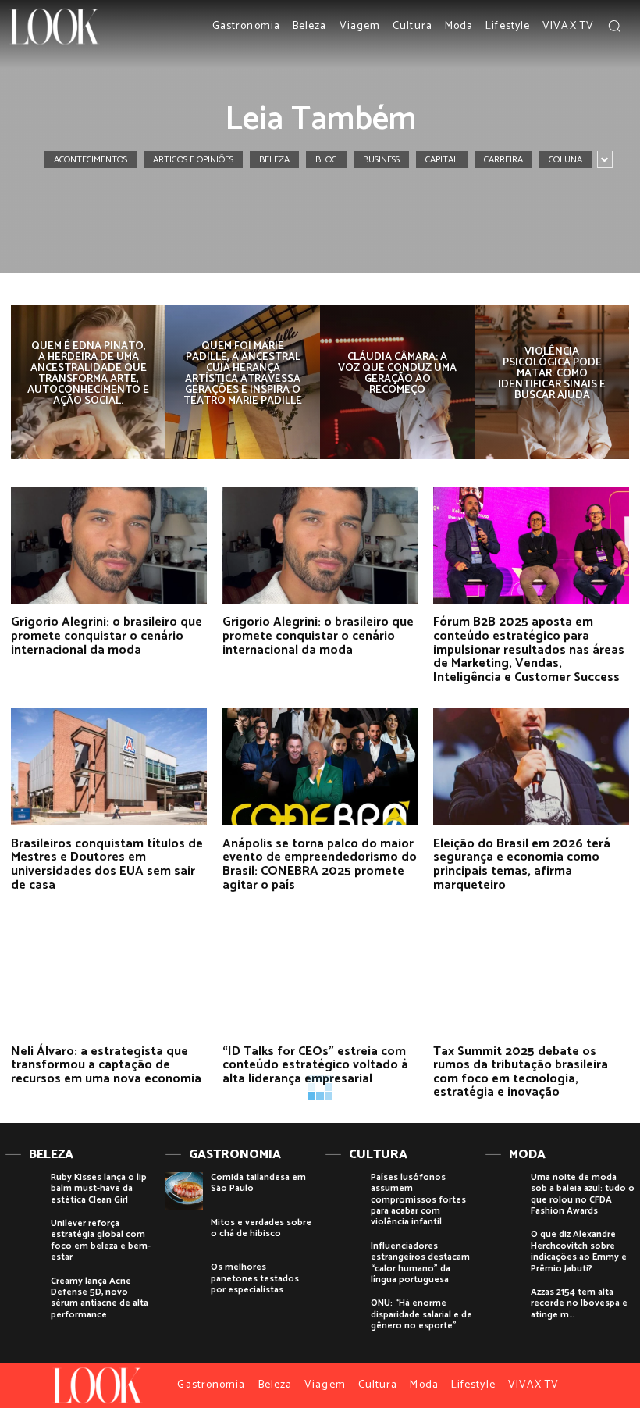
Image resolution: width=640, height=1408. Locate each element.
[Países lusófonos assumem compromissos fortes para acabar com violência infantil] (344, 1191)
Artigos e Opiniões (193, 159)
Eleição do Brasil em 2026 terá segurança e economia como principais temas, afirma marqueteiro (521, 864)
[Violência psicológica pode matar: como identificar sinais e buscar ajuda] (552, 382)
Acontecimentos (90, 159)
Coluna (565, 159)
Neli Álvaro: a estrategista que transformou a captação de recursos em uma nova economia (106, 1065)
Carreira (503, 159)
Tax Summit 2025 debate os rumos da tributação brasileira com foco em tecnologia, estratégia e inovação (520, 1072)
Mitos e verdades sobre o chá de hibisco (261, 1228)
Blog (326, 159)
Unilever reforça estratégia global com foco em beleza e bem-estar (101, 1240)
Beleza (274, 159)
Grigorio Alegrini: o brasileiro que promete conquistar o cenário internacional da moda (106, 635)
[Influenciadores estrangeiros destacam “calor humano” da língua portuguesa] (344, 1259)
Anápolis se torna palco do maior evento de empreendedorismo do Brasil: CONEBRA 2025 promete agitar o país (319, 864)
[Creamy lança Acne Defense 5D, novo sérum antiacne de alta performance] (24, 1295)
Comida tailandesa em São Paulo (258, 1183)
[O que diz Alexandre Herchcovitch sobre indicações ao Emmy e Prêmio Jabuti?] (504, 1248)
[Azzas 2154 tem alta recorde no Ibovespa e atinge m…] (504, 1305)
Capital (441, 159)
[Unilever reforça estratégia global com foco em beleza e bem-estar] (24, 1237)
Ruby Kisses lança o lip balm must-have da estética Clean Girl (99, 1188)
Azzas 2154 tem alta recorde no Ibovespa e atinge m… (579, 1303)
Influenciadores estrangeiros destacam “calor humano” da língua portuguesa (420, 1263)
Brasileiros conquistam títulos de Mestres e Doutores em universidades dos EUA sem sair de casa (107, 864)
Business (381, 159)
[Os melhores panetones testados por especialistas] (184, 1280)
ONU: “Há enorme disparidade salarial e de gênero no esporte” (421, 1314)
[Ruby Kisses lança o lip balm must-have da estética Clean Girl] (24, 1191)
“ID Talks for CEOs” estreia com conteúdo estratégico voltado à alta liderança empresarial (315, 1065)
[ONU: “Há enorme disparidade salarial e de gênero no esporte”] (344, 1316)
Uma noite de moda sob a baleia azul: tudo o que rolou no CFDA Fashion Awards (583, 1194)
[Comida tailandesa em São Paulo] (184, 1191)
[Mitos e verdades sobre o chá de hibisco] (184, 1236)
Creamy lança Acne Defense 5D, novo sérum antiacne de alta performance (99, 1298)
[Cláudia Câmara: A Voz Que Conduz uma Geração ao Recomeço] (397, 382)
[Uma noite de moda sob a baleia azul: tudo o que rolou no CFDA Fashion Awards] (504, 1191)
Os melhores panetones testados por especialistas (255, 1278)
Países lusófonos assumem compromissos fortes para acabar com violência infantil (418, 1200)
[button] (614, 26)
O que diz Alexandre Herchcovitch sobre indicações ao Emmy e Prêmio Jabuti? (579, 1251)
